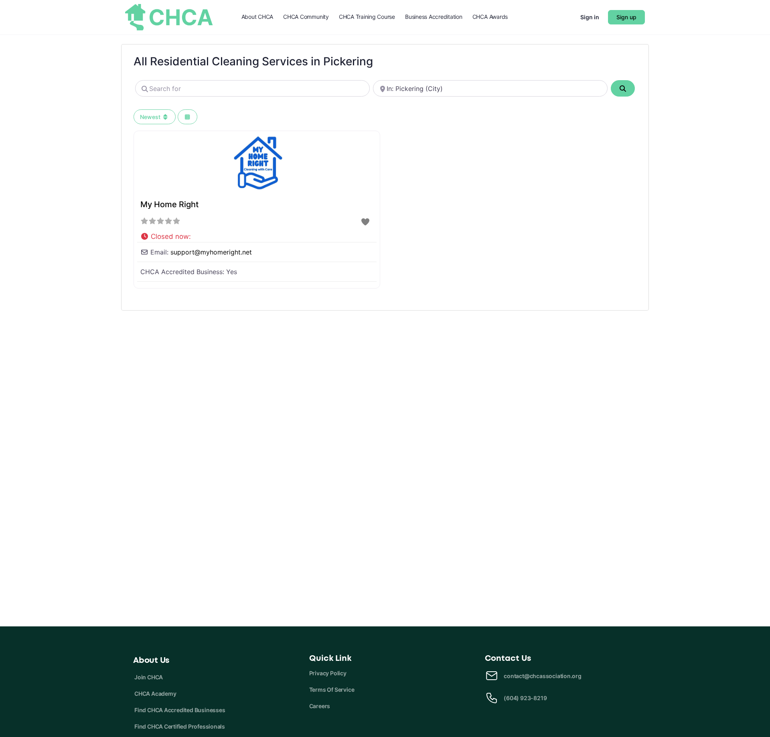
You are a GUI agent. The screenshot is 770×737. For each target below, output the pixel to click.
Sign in (589, 17)
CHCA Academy (155, 693)
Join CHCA (148, 677)
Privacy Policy (327, 673)
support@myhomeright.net (211, 252)
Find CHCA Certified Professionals (179, 726)
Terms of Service (332, 689)
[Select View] (188, 116)
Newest (151, 116)
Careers (319, 706)
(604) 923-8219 (525, 698)
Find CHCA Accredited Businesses (179, 710)
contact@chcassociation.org (543, 675)
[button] (256, 235)
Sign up (626, 17)
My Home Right (169, 204)
